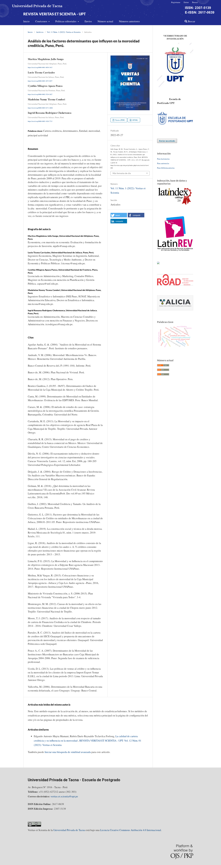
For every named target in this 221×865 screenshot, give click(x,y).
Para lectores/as (163, 158)
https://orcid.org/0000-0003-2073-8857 (40, 81)
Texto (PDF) (120, 120)
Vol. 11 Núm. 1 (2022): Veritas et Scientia (64, 32)
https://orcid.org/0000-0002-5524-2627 (40, 94)
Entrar (186, 2)
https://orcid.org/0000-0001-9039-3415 (40, 67)
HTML (135, 120)
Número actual (105, 21)
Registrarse (175, 2)
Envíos (88, 21)
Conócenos (41, 21)
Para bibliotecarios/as (166, 168)
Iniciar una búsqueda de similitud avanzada (68, 752)
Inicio (26, 21)
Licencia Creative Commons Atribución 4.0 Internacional (130, 830)
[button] (118, 215)
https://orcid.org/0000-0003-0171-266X (40, 108)
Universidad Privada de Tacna (69, 830)
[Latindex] (175, 205)
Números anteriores (129, 21)
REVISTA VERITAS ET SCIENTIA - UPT (54, 14)
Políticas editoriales (66, 21)
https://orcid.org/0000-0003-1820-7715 (40, 121)
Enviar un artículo (167, 140)
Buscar (191, 21)
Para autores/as (163, 163)
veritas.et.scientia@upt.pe (64, 796)
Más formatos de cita (122, 173)
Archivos (39, 32)
